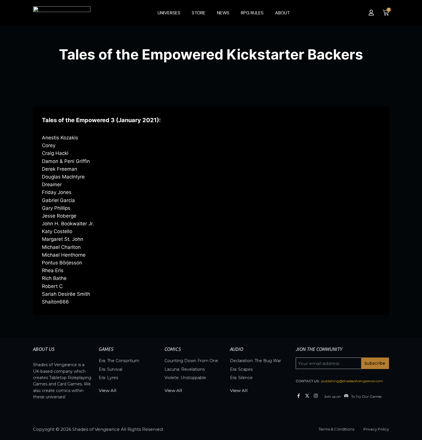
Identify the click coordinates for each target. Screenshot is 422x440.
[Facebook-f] (298, 395)
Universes (169, 13)
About (282, 13)
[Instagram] (316, 395)
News (223, 13)
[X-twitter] (307, 395)
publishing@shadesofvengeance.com (352, 381)
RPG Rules (252, 13)
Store (199, 13)
